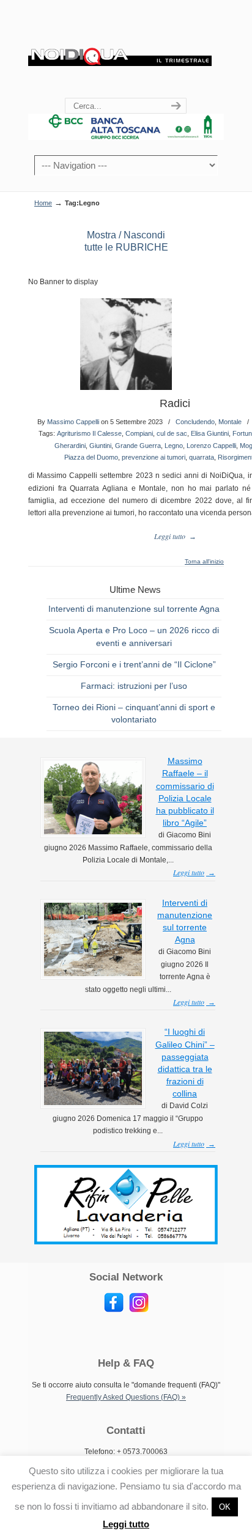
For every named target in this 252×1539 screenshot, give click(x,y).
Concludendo (195, 421)
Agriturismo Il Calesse (89, 433)
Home (43, 203)
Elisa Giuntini (210, 433)
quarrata (201, 457)
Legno (174, 445)
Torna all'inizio (204, 562)
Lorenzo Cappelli (211, 445)
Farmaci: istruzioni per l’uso (134, 686)
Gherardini (70, 445)
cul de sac (172, 433)
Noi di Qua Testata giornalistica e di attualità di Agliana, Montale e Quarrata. (120, 49)
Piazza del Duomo (91, 457)
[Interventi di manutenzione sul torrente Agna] (93, 973)
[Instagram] (139, 1310)
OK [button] (225, 1506)
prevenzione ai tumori (153, 457)
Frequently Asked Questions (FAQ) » (126, 1397)
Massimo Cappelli (73, 421)
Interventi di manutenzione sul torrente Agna (134, 609)
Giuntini (100, 445)
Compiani (139, 433)
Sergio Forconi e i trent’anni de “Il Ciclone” (134, 664)
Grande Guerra (138, 445)
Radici (175, 403)
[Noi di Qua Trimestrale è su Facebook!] (114, 1310)
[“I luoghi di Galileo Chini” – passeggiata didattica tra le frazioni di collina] (93, 1102)
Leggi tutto (126, 1524)
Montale (230, 421)
